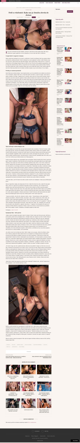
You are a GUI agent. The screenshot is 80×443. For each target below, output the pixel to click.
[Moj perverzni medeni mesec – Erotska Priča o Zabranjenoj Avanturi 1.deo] (44, 386)
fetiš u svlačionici (28, 344)
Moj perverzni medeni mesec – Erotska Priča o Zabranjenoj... (28, 394)
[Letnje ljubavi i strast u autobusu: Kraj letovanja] (68, 130)
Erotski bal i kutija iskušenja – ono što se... (44, 376)
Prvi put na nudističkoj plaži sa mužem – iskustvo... (12, 377)
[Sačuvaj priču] (76, 3)
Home (17, 7)
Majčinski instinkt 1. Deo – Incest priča (63, 24)
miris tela (8, 346)
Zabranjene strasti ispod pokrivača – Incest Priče (59, 110)
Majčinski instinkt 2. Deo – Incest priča (63, 21)
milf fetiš (45, 344)
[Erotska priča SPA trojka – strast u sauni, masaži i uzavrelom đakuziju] (68, 59)
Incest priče (57, 2)
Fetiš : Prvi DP (15, 210)
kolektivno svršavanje (37, 344)
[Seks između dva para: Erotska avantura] (13, 403)
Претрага (58, 9)
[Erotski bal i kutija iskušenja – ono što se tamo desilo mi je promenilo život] (44, 369)
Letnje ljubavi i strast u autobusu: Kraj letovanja (60, 131)
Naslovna (42, 2)
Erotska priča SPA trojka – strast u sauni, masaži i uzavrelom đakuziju (60, 60)
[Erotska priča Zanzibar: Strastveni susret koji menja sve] (68, 140)
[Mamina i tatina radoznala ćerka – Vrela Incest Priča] (68, 82)
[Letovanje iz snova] (28, 403)
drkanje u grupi (20, 344)
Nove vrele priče (66, 2)
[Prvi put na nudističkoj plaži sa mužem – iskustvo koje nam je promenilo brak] (13, 369)
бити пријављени (32, 422)
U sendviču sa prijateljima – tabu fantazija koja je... (12, 394)
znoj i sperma (21, 346)
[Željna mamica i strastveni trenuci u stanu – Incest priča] (68, 49)
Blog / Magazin (49, 2)
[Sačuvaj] (19, 366)
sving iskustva (14, 346)
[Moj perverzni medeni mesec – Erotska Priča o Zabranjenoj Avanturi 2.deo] (28, 386)
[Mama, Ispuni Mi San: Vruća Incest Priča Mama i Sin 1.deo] (68, 100)
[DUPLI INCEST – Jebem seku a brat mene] (68, 91)
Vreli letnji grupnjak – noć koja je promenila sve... (28, 377)
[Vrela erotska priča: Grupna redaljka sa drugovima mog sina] (44, 403)
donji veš (13, 344)
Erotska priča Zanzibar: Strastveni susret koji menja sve (60, 141)
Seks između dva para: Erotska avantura (13, 410)
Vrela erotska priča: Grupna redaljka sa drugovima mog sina (44, 411)
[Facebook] (77, 1)
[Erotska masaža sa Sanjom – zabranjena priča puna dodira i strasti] (68, 119)
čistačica (8, 344)
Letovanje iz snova (28, 409)
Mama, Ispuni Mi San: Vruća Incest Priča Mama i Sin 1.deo (60, 101)
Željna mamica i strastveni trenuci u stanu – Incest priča (60, 49)
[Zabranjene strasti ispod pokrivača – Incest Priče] (68, 110)
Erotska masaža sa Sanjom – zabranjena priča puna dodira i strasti (60, 121)
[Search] (74, 3)
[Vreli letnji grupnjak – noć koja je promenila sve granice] (28, 369)
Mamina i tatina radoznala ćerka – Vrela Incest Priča (60, 82)
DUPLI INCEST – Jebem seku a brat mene (60, 91)
